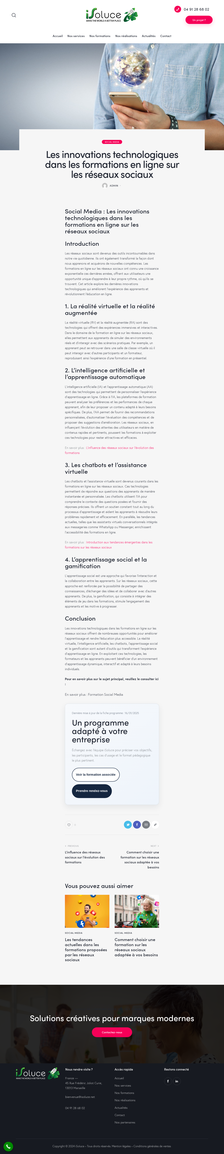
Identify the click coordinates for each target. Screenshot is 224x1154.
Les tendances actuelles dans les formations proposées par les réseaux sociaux (86, 949)
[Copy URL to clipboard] (155, 825)
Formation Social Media (105, 694)
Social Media (112, 141)
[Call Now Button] (8, 1146)
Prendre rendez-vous (92, 791)
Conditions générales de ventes (152, 1146)
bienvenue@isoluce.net (80, 1097)
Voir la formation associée (95, 774)
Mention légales (121, 1146)
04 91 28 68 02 (75, 1108)
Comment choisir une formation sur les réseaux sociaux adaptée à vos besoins (136, 947)
